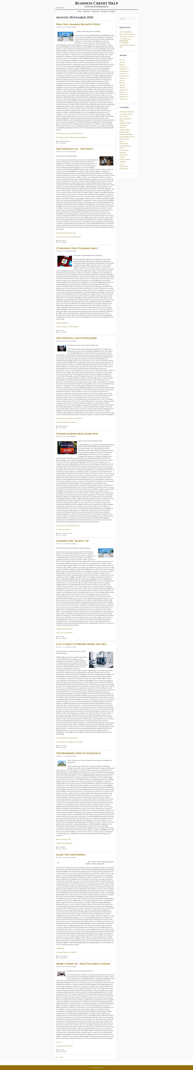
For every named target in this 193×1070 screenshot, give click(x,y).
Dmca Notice (104, 11)
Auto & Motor (61, 330)
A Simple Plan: (60, 948)
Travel (121, 164)
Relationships (61, 636)
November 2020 (124, 96)
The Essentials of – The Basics (74, 148)
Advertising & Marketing (64, 141)
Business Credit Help (96, 3)
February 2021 (123, 90)
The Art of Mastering (125, 32)
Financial (122, 127)
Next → (62, 1057)
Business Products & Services (65, 533)
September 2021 (124, 76)
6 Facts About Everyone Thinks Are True (68, 525)
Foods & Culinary (124, 130)
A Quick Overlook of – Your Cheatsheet (67, 326)
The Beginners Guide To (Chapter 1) (78, 753)
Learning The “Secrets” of (72, 541)
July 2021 (122, 80)
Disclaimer (112, 11)
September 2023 (124, 69)
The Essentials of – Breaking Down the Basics (69, 742)
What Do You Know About (63, 839)
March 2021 (122, 87)
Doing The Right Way (62, 323)
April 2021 (122, 85)
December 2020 (124, 94)
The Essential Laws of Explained (76, 338)
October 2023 (123, 66)
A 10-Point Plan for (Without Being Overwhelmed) (125, 40)
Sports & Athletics (62, 745)
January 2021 (123, 92)
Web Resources (123, 168)
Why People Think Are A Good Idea (66, 422)
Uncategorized (123, 166)
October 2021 (123, 73)
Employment (123, 125)
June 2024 (122, 62)
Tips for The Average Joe (126, 36)
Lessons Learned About (63, 529)
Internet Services (124, 139)
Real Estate (122, 152)
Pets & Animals (62, 847)
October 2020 (123, 99)
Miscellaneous (123, 143)
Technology (122, 161)
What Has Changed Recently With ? (78, 24)
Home (79, 11)
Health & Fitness (62, 240)
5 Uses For (59, 1042)
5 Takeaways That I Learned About (77, 248)
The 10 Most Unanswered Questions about (68, 237)
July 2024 (122, 60)
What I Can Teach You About (64, 633)
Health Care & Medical (126, 134)
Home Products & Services (127, 137)
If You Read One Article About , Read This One (69, 133)
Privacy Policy (95, 11)
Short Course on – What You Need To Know (83, 963)
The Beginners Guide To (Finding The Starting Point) (71, 137)
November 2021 (123, 71)
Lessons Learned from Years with (66, 233)
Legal (121, 141)
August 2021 (122, 78)
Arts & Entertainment (63, 956)
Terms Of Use (86, 11)
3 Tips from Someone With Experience (67, 738)
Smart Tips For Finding (70, 854)
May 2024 (122, 64)
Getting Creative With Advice (64, 629)
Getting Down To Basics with (64, 1046)
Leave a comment (62, 143)
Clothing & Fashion (62, 426)
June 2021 (122, 83)
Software (122, 157)
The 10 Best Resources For (127, 34)
